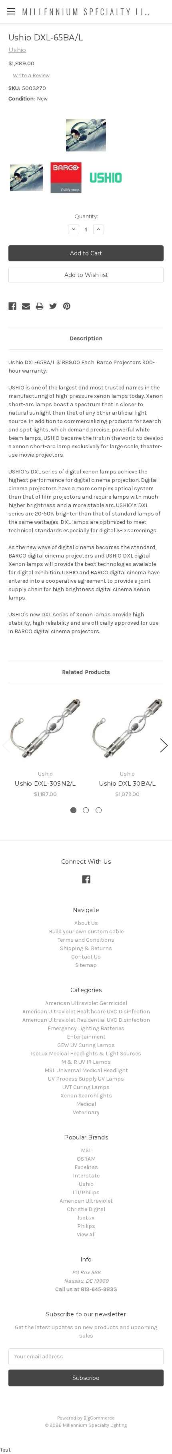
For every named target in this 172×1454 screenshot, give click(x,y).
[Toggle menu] (11, 11)
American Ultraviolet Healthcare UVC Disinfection (86, 1011)
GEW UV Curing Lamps (86, 1045)
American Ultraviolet (86, 1200)
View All (86, 1234)
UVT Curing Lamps (86, 1087)
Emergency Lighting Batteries (86, 1028)
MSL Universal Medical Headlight (86, 1070)
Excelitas (86, 1167)
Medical (86, 1104)
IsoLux (86, 1217)
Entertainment (86, 1036)
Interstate (86, 1175)
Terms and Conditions (86, 940)
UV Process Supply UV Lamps (86, 1078)
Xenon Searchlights (86, 1095)
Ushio (86, 1184)
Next (164, 745)
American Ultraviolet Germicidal (86, 1003)
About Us (86, 923)
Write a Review (31, 75)
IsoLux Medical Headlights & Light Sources (86, 1053)
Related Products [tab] (86, 672)
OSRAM (86, 1158)
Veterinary (86, 1112)
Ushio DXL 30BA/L (127, 783)
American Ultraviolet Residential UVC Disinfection (86, 1020)
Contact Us (86, 956)
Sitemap (86, 965)
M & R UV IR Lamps (86, 1062)
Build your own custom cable (86, 931)
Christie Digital (86, 1209)
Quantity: (86, 216)
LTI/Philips (86, 1192)
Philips (86, 1226)
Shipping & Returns (86, 948)
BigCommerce (99, 1418)
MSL (86, 1150)
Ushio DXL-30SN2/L (45, 783)
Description (86, 338)
